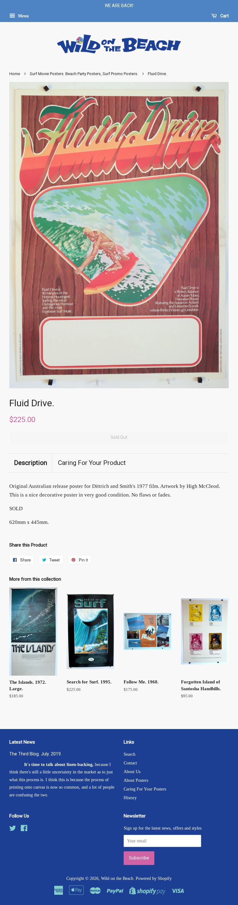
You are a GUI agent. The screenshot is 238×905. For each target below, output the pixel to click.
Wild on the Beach (117, 878)
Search (129, 754)
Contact (130, 762)
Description (30, 462)
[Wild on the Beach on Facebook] (24, 829)
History (130, 797)
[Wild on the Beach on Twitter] (12, 829)
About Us (132, 771)
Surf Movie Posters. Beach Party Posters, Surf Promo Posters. (84, 73)
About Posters (136, 780)
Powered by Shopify (154, 878)
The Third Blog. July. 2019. (35, 754)
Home (14, 73)
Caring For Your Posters (145, 788)
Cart (224, 15)
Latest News (22, 742)
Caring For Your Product (92, 462)
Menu (23, 16)
